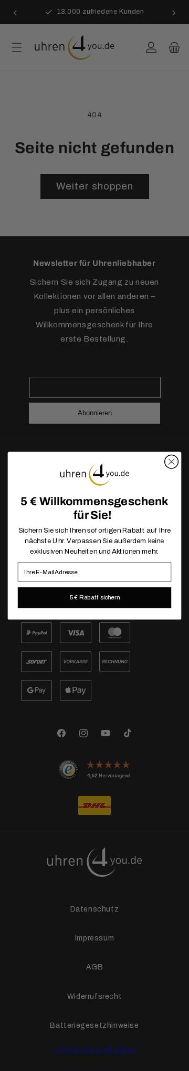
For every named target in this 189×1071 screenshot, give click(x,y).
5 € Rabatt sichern (95, 597)
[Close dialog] (171, 461)
